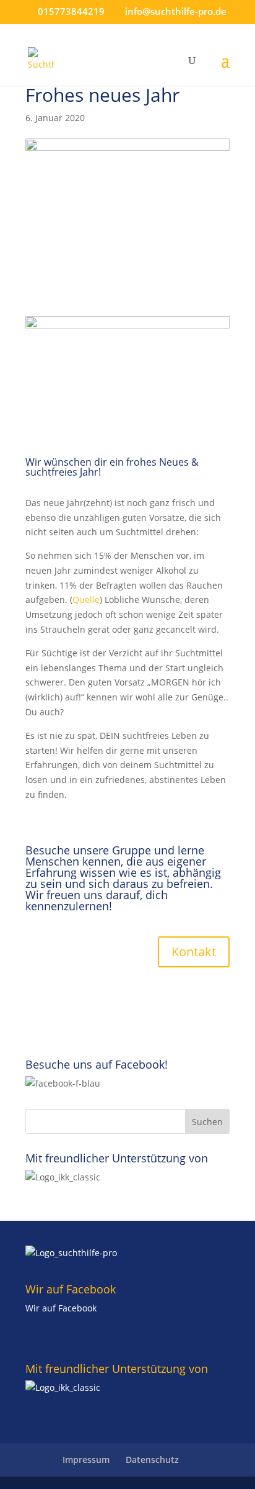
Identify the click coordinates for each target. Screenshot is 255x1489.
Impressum (86, 1459)
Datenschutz (152, 1459)
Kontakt (193, 951)
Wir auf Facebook (61, 1308)
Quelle (86, 599)
